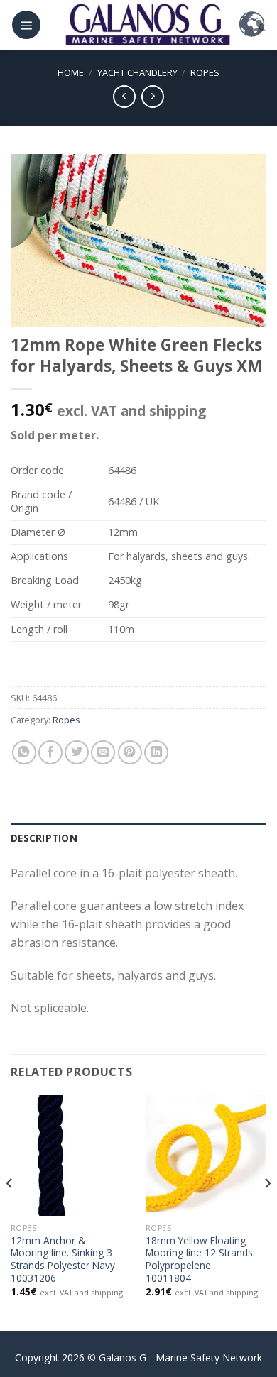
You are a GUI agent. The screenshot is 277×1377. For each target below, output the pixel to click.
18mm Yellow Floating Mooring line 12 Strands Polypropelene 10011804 (199, 1259)
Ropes (204, 72)
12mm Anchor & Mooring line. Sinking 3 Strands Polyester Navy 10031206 (63, 1259)
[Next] (267, 1212)
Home (71, 72)
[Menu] (26, 25)
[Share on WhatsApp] (24, 752)
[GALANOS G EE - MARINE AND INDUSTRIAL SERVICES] (147, 25)
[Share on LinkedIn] (156, 752)
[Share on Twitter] (77, 752)
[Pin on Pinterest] (130, 752)
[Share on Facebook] (50, 752)
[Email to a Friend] (103, 752)
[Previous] (10, 1212)
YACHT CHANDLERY (137, 72)
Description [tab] (44, 838)
